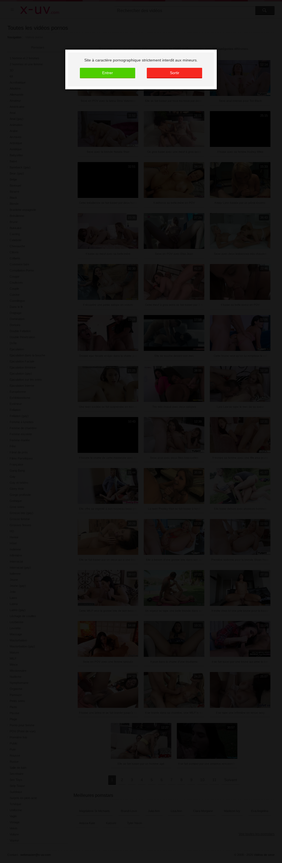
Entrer (107, 73)
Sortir (174, 73)
